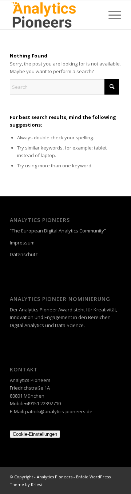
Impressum (22, 242)
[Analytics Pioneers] (54, 14)
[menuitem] (111, 14)
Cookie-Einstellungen (35, 434)
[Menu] (111, 14)
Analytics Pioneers (54, 476)
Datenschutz (24, 254)
